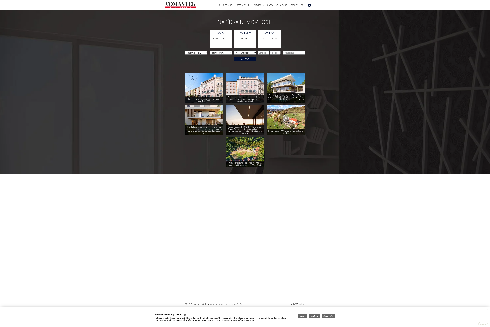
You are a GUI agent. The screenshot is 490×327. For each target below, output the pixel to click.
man (302, 304)
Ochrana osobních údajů (229, 304)
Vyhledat (245, 59)
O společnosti (225, 5)
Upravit (302, 316)
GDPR (303, 5)
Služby (270, 5)
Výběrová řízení (242, 5)
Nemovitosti (281, 5)
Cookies (242, 304)
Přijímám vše (328, 316)
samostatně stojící (220, 38)
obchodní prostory (269, 38)
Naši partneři (258, 5)
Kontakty (294, 5)
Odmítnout (314, 316)
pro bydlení (245, 38)
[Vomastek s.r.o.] (180, 4)
